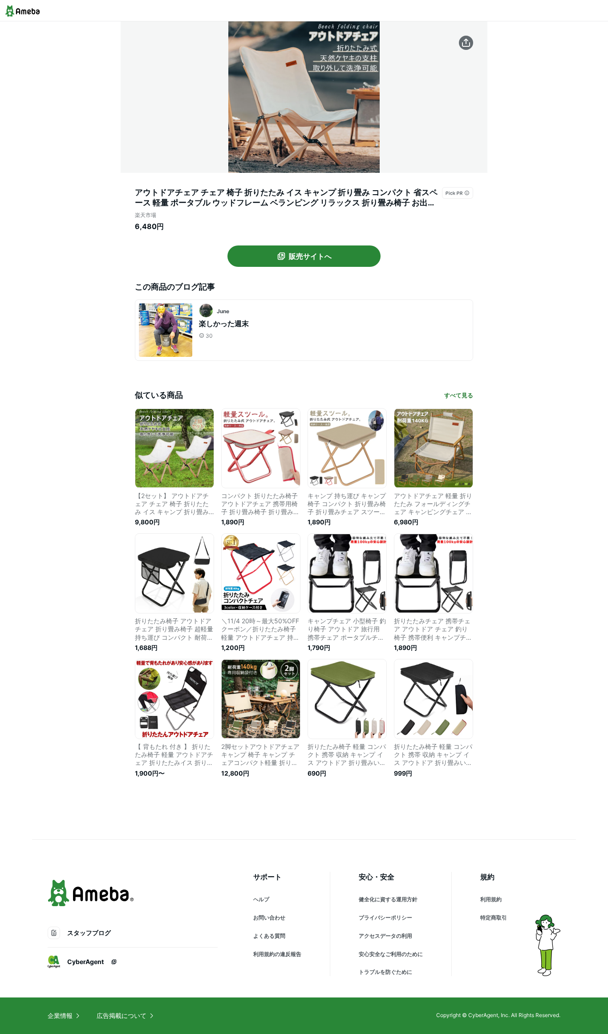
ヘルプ (261, 899)
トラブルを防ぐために (385, 972)
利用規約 (491, 899)
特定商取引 (493, 917)
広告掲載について (121, 1015)
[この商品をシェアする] (466, 43)
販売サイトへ (310, 256)
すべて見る (458, 395)
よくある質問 (269, 935)
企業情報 (60, 1015)
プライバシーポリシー (385, 917)
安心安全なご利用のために (391, 954)
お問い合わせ (269, 917)
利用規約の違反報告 (277, 954)
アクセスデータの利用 (385, 935)
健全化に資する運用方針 (388, 899)
